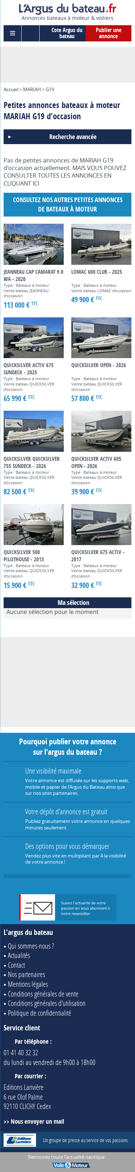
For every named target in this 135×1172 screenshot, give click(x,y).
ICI (36, 183)
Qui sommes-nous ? (31, 945)
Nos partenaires (26, 974)
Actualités (19, 955)
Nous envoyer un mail (37, 1121)
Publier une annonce (108, 33)
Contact (16, 965)
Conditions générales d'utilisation (47, 1003)
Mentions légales (28, 984)
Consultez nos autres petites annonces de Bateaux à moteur (67, 204)
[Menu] (13, 33)
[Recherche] (31, 33)
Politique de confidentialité (39, 1012)
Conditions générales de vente (43, 993)
